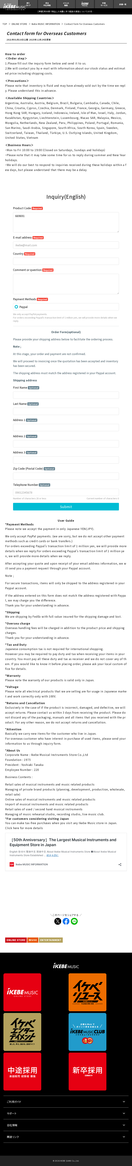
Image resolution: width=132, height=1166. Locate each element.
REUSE (33, 940)
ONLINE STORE (16, 940)
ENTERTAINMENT (50, 940)
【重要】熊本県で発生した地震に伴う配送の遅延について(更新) (66, 11)
